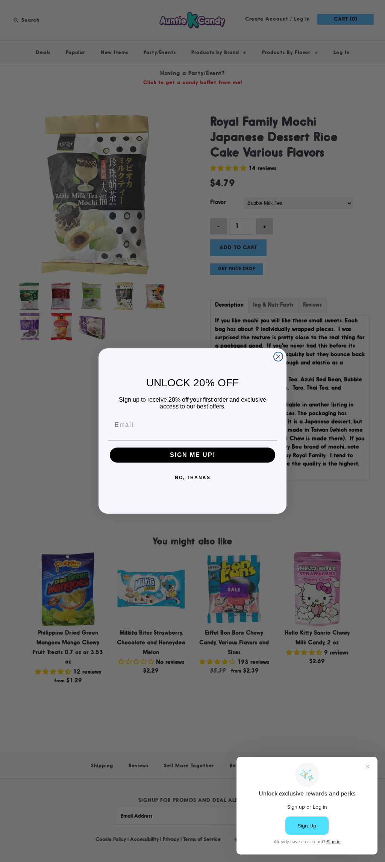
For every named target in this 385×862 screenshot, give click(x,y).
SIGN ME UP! (192, 455)
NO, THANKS (193, 477)
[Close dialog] (278, 356)
